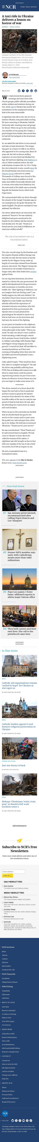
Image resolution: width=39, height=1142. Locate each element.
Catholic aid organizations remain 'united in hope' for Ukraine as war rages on (19, 685)
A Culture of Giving (9, 1014)
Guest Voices (15, 27)
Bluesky (12, 1120)
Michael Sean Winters (11, 769)
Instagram (27, 1120)
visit (12, 107)
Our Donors (6, 1025)
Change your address (9, 1075)
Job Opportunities (8, 1068)
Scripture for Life (8, 970)
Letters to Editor (8, 1071)
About (4, 1087)
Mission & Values (8, 1091)
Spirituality (6, 966)
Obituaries (6, 994)
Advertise (5, 998)
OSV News (17, 692)
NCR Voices (11, 761)
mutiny (33, 272)
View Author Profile (14, 77)
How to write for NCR (9, 1064)
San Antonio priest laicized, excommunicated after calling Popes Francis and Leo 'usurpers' (22, 517)
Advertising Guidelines (8, 1126)
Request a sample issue (10, 1052)
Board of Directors (8, 1102)
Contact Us (6, 1060)
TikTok (31, 1120)
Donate (23, 7)
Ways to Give (6, 1018)
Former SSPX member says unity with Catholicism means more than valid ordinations (21, 556)
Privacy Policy (7, 1095)
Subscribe (34, 7)
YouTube (23, 1120)
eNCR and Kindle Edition (11, 1048)
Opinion (5, 27)
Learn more (29, 83)
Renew (28, 7)
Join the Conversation (9, 81)
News (4, 679)
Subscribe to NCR (8, 1034)
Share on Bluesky (19, 90)
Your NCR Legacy (8, 1021)
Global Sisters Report (10, 982)
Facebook (20, 1120)
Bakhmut (31, 160)
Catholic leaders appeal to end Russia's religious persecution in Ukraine (19, 727)
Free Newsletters (8, 1045)
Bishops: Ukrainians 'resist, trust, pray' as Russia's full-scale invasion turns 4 (19, 804)
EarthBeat (6, 978)
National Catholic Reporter (5, 1114)
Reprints (5, 1079)
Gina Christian (9, 692)
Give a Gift (6, 1041)
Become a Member (9, 1010)
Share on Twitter (27, 90)
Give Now (5, 1007)
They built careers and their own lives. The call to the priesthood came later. (22, 631)
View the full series (19, 463)
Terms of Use (19, 1126)
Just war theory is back (13, 765)
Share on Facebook (23, 90)
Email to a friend (31, 90)
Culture (5, 959)
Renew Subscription (9, 1037)
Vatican (4, 955)
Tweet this (21, 245)
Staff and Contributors (10, 1098)
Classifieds (6, 991)
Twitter (16, 1120)
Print (35, 90)
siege (32, 168)
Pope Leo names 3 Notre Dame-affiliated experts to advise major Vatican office (21, 594)
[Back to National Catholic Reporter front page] (11, 7)
